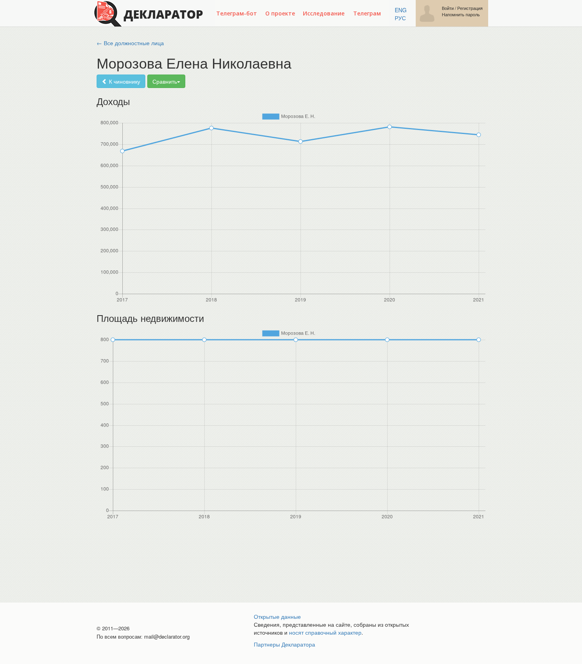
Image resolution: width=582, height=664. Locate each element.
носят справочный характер (325, 632)
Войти (448, 8)
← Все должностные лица (130, 43)
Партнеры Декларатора (284, 644)
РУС (400, 18)
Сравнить (164, 81)
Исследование (323, 13)
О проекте (280, 13)
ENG (401, 10)
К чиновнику (123, 81)
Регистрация (470, 8)
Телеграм (367, 13)
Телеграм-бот (236, 13)
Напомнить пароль (461, 14)
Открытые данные (277, 616)
